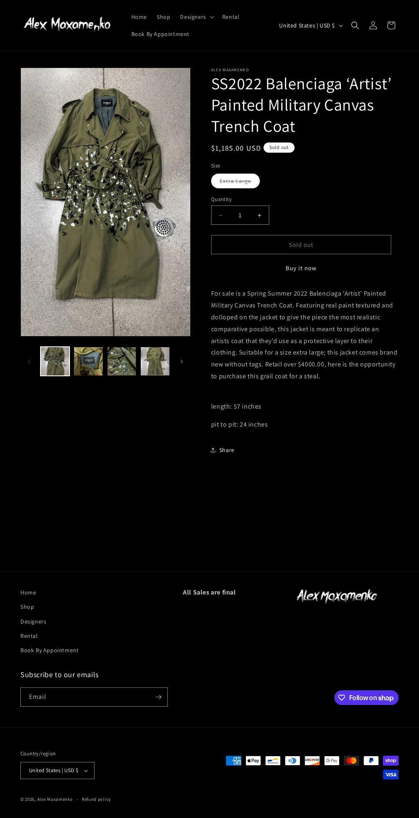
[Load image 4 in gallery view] (154, 361)
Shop (27, 606)
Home (28, 592)
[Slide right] (182, 362)
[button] (196, 16)
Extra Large (240, 182)
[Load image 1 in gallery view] (55, 361)
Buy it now (301, 268)
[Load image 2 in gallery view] (88, 361)
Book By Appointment (49, 650)
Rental (29, 635)
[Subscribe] (158, 697)
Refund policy (96, 799)
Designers (33, 621)
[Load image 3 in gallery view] (121, 361)
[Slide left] (29, 362)
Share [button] (226, 450)
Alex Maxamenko (55, 799)
